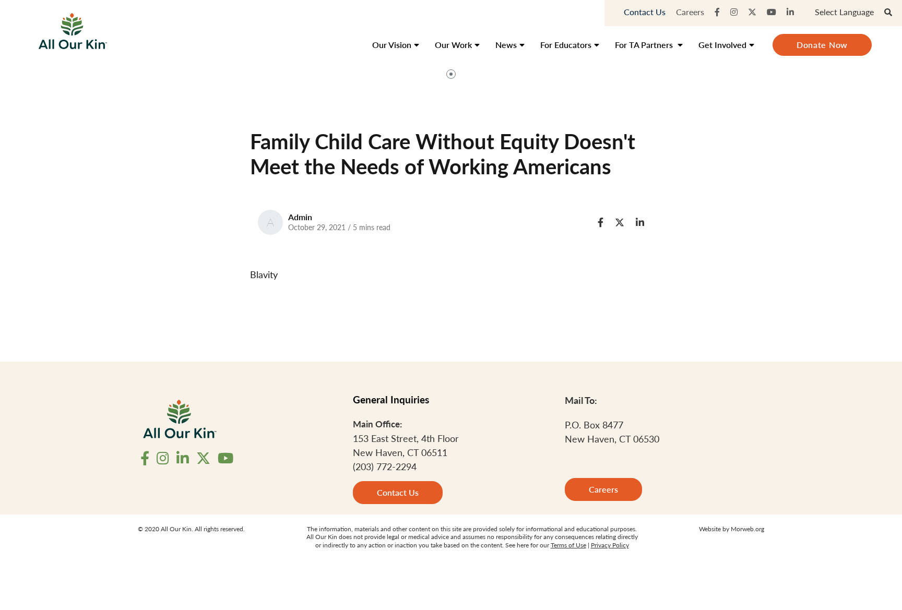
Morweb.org (747, 528)
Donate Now (822, 45)
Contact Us (645, 12)
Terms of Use (568, 545)
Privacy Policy (610, 545)
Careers (690, 12)
